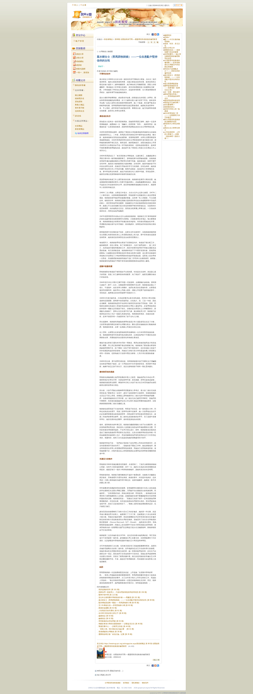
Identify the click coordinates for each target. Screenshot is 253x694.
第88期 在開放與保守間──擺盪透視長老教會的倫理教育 (136, 39)
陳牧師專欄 (80, 85)
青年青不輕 (79, 108)
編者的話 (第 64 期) (106, 616)
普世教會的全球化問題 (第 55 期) (111, 621)
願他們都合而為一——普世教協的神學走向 (172, 96)
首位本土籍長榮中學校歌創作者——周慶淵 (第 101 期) (119, 597)
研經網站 (80, 61)
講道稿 (78, 116)
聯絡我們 (145, 683)
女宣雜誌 (78, 126)
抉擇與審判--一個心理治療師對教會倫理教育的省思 (172, 56)
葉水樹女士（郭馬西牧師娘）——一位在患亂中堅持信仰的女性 (172, 78)
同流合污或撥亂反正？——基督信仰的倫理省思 (172, 71)
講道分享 (80, 54)
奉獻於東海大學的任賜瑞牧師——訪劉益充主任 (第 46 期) (120, 624)
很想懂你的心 (169, 107)
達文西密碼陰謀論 (171, 84)
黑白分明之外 (169, 48)
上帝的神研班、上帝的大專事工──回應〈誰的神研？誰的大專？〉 (172, 135)
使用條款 (126, 683)
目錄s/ (166, 37)
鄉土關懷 (78, 95)
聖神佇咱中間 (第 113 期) (108, 595)
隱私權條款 (136, 683)
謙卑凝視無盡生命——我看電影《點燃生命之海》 (172, 88)
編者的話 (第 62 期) (106, 618)
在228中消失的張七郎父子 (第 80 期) (112, 613)
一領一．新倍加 (82, 72)
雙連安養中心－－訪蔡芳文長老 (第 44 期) (114, 626)
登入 (76, 5)
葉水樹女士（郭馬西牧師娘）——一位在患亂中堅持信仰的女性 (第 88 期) (126, 600)
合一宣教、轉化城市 (172, 92)
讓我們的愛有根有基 (172, 100)
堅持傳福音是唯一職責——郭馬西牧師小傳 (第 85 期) (119, 603)
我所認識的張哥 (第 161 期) (109, 589)
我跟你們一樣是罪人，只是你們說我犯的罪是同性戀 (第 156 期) (123, 592)
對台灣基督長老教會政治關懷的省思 (172, 120)
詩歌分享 (80, 58)
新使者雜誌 (79, 129)
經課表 (79, 65)
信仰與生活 (79, 111)
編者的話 (167, 35)
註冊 (84, 5)
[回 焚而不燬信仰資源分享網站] (178, 5)
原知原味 (78, 101)
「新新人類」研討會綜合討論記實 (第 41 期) (116, 629)
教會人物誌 (79, 105)
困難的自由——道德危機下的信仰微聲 (172, 51)
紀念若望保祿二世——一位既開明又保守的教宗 (172, 115)
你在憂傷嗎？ (169, 105)
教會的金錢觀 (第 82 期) (108, 608)
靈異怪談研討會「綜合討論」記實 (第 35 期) (115, 634)
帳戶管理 (80, 41)
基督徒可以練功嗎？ (172, 103)
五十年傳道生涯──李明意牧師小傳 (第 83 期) (116, 605)
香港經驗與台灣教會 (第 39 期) (110, 632)
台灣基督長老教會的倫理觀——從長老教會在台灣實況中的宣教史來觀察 (172, 63)
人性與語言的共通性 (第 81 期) (110, 611)
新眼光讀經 (80, 69)
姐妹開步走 (79, 98)
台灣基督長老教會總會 (113, 683)
